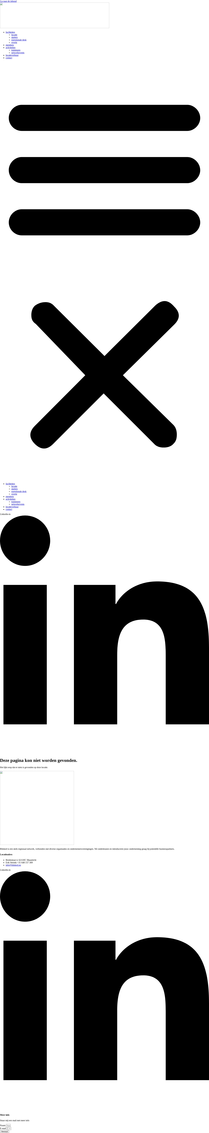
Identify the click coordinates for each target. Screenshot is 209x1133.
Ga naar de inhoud (8, 1)
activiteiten (10, 47)
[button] (104, 270)
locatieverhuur (12, 55)
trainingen (15, 50)
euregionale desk (18, 40)
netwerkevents (17, 52)
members (10, 45)
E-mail (3, 1128)
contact (9, 58)
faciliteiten (10, 32)
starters (14, 37)
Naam (3, 1125)
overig (14, 42)
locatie (14, 35)
